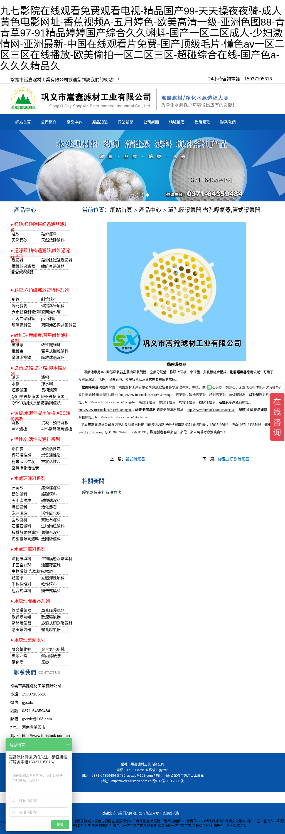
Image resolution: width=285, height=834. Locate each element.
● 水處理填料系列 (27, 549)
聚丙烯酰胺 (51, 655)
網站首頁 (23, 122)
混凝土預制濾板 (54, 422)
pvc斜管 (48, 318)
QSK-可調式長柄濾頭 (25, 403)
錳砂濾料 (19, 494)
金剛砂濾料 (51, 539)
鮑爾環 (17, 578)
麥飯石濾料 (51, 519)
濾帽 (45, 377)
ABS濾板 (19, 429)
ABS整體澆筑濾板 (54, 429)
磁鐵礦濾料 (51, 500)
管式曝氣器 (135, 459)
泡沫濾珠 (19, 513)
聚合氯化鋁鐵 (53, 649)
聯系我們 (228, 122)
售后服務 (202, 122)
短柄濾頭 (19, 390)
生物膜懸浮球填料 (54, 558)
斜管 (15, 299)
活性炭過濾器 (22, 272)
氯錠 (45, 662)
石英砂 (17, 487)
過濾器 (17, 260)
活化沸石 (49, 507)
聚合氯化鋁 (21, 649)
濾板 (15, 422)
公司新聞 (151, 122)
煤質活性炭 (51, 455)
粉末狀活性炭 (23, 461)
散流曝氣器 (51, 617)
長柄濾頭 (49, 390)
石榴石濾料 (21, 526)
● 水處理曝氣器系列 (30, 601)
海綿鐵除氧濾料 (25, 539)
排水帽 (47, 383)
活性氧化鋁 (51, 513)
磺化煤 (17, 662)
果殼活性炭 (51, 448)
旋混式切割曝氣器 (233, 459)
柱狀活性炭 (51, 461)
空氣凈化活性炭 (25, 468)
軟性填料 (49, 584)
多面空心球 (21, 565)
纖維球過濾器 (23, 266)
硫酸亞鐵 (19, 655)
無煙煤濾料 (51, 487)
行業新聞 (125, 122)
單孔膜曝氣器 (53, 610)
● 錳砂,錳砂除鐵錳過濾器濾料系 (39, 226)
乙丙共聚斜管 (23, 318)
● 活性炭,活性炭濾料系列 (35, 439)
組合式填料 (21, 590)
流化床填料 (21, 558)
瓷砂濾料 (19, 519)
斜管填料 (49, 299)
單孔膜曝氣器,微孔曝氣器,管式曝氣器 (214, 210)
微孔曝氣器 (51, 629)
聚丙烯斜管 (51, 312)
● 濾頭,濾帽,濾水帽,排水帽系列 (38, 370)
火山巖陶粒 (21, 500)
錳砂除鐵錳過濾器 (54, 260)
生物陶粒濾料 (53, 526)
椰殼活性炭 (21, 455)
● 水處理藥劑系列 (27, 640)
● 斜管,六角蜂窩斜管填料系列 (39, 290)
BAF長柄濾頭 (52, 396)
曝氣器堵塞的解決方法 (101, 492)
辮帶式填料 (51, 590)
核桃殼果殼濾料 (25, 532)
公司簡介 (48, 122)
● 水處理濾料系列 (27, 478)
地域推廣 (177, 122)
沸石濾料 (19, 507)
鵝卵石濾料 (51, 532)
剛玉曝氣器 (21, 629)
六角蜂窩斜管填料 (25, 312)
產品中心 (74, 122)
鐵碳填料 (49, 494)
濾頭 (15, 377)
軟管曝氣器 (21, 617)
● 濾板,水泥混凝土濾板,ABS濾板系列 (40, 415)
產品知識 (100, 122)
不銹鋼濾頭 (51, 403)
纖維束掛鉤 (21, 357)
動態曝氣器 (21, 623)
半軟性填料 (21, 584)
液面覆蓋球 (51, 565)
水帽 (15, 383)
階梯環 (47, 571)
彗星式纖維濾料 (54, 351)
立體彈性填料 (53, 578)
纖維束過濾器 (53, 266)
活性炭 (17, 448)
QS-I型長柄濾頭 (25, 396)
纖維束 (17, 351)
